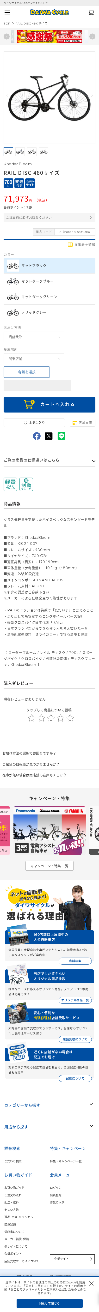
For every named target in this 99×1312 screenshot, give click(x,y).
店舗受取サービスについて (21, 1261)
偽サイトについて (15, 1246)
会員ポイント (13, 1254)
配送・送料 (11, 1202)
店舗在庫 (86, 423)
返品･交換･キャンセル (18, 1217)
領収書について (14, 1232)
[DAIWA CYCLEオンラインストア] (49, 12)
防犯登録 (10, 1224)
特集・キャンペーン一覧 (66, 1161)
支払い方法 (11, 1210)
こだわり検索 (13, 1161)
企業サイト (61, 1259)
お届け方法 (12, 327)
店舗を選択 (27, 372)
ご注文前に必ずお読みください (29, 217)
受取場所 (11, 349)
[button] (91, 95)
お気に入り (57, 1202)
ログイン (56, 1188)
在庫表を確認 (84, 244)
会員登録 (56, 1195)
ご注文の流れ (13, 1195)
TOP (7, 23)
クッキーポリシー (35, 1289)
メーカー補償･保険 (16, 1239)
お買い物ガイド (14, 1188)
